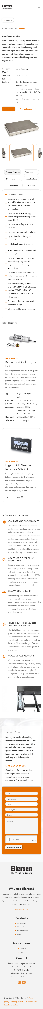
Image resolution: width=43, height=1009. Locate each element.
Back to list (9, 20)
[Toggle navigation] (39, 7)
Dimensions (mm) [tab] (13, 179)
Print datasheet (26, 109)
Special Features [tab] (13, 172)
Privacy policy (17, 1001)
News (21, 952)
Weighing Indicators (22, 930)
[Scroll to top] (38, 1004)
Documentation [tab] (31, 172)
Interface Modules (22, 927)
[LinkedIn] (19, 982)
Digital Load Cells (22, 923)
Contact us (23, 948)
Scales (19, 934)
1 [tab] (20, 165)
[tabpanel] (21, 153)
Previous (3, 153)
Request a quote (8, 109)
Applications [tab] (13, 185)
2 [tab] (23, 165)
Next (40, 153)
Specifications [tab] (31, 179)
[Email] (24, 982)
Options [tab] (31, 185)
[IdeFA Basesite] (7, 7)
